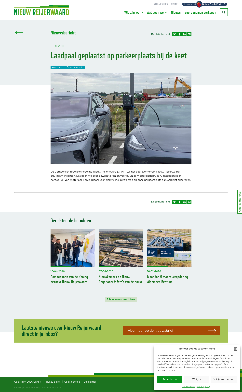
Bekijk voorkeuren (224, 379)
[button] (235, 349)
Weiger (196, 379)
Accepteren (169, 379)
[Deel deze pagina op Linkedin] (184, 34)
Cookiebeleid (188, 386)
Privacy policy (203, 386)
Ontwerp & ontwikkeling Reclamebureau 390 (38, 387)
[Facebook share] (179, 34)
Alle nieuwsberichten (121, 299)
